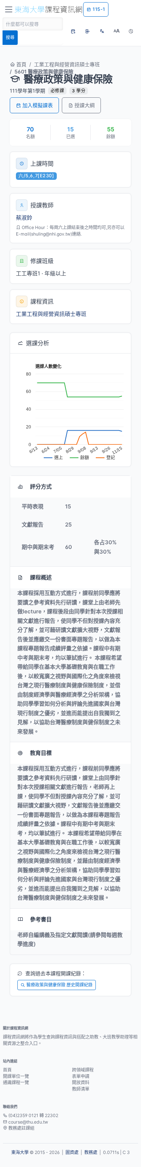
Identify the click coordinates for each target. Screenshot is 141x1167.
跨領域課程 (83, 1070)
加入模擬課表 (37, 105)
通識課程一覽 (16, 1082)
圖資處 (71, 1152)
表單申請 (80, 1076)
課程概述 (41, 577)
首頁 (20, 64)
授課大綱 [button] (84, 105)
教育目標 (41, 752)
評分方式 (41, 486)
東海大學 (20, 1152)
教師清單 (80, 1089)
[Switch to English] (102, 31)
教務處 (90, 1152)
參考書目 (41, 919)
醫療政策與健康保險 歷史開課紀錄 (59, 985)
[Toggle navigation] (8, 9)
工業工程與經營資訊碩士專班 (67, 64)
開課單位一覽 (16, 1076)
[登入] (87, 31)
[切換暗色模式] (131, 31)
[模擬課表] (73, 31)
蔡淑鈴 (24, 217)
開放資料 (80, 1082)
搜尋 (10, 37)
